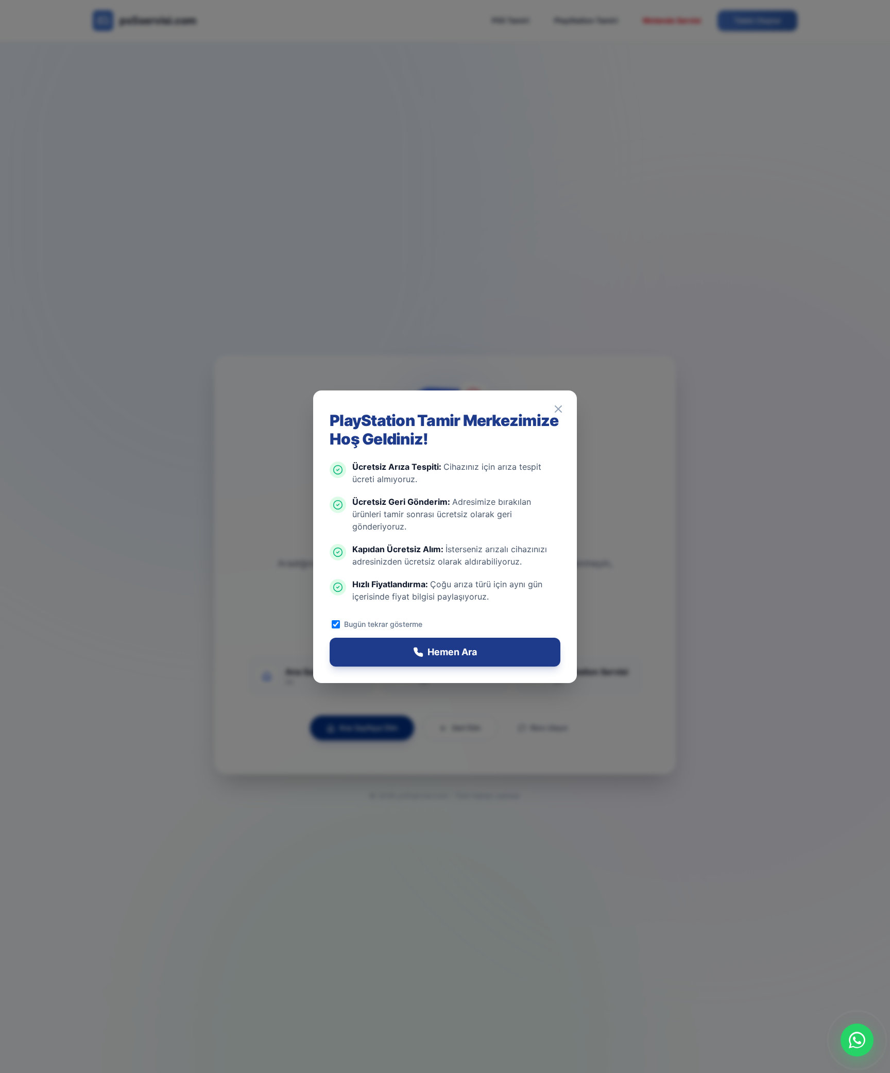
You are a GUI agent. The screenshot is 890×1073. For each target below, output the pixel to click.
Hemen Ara (452, 651)
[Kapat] (558, 409)
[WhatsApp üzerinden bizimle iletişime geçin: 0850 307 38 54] (857, 1040)
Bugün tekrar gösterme (383, 624)
